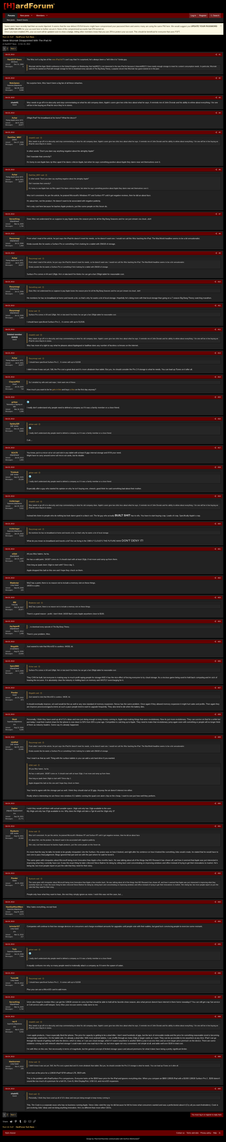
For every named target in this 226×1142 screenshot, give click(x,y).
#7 (220, 214)
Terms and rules (193, 1133)
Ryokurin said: (34, 879)
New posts (24, 15)
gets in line (56, 389)
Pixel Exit (97, 1139)
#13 (219, 353)
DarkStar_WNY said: (36, 175)
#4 (220, 113)
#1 (220, 54)
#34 (219, 921)
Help (215, 1133)
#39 (219, 1056)
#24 (219, 621)
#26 (219, 661)
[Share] (216, 54)
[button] (32, 15)
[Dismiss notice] (220, 26)
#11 (219, 305)
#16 (219, 419)
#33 (219, 902)
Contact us (180, 1133)
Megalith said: (34, 693)
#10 (219, 282)
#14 (219, 377)
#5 (220, 132)
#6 (220, 170)
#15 (219, 397)
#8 (220, 234)
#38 (219, 1016)
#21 (219, 549)
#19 (219, 496)
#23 (219, 597)
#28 (219, 714)
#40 (219, 1089)
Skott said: (33, 1094)
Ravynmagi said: (35, 259)
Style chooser (10, 1133)
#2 (220, 78)
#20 (219, 524)
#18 (219, 467)
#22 (219, 578)
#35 (219, 944)
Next (12, 49)
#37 (219, 997)
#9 (220, 253)
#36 (219, 973)
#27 (219, 688)
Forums (11, 15)
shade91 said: (34, 138)
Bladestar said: (34, 603)
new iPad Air (57, 59)
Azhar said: (33, 311)
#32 (219, 873)
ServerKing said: (35, 287)
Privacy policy (205, 1133)
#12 (219, 329)
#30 (219, 803)
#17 (219, 448)
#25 (219, 642)
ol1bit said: (33, 765)
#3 (220, 98)
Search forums (22, 20)
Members (40, 15)
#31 (219, 826)
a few (72, 389)
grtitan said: (33, 424)
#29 (219, 737)
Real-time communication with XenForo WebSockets (120, 1139)
